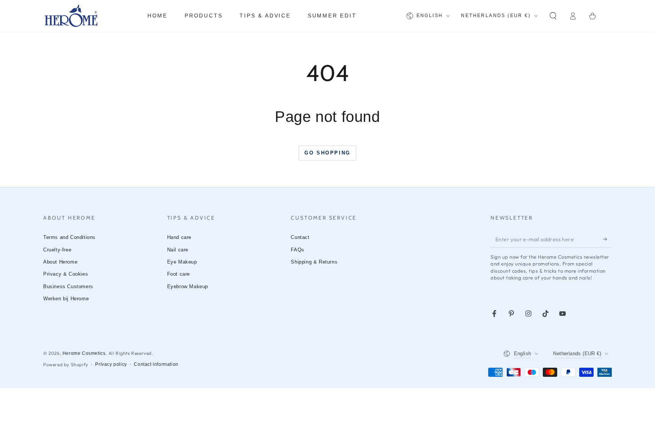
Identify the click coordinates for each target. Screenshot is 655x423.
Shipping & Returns (314, 262)
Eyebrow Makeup (187, 286)
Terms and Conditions (69, 237)
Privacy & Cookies (65, 274)
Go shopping (327, 153)
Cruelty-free (57, 250)
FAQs (297, 250)
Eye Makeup (182, 262)
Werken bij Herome (66, 298)
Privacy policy (111, 364)
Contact (300, 237)
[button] (553, 16)
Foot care (178, 274)
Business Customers (68, 286)
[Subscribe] (607, 239)
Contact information (156, 364)
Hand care (179, 237)
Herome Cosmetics (84, 353)
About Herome (60, 262)
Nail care (177, 250)
